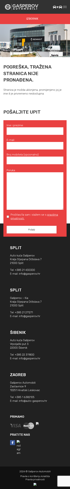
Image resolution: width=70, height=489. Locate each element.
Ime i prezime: (15, 125)
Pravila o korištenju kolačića (35, 476)
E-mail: (11, 140)
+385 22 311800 (24, 354)
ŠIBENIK (18, 332)
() (65, 7)
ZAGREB (18, 374)
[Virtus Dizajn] (35, 484)
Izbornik (32, 18)
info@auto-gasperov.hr (33, 401)
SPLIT (16, 247)
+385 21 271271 (24, 312)
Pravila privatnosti (35, 479)
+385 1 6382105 (24, 397)
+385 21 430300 (25, 270)
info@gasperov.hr (29, 273)
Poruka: (11, 170)
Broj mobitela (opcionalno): (23, 154)
